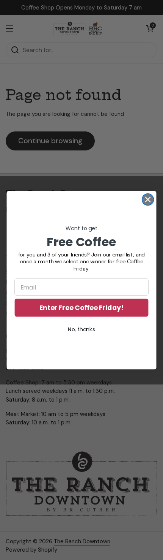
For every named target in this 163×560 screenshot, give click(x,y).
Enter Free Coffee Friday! (81, 307)
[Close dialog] (148, 199)
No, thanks (81, 329)
